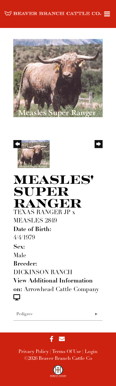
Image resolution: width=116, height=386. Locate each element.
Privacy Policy (33, 351)
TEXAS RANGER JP (41, 213)
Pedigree (24, 314)
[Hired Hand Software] (58, 374)
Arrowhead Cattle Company (61, 290)
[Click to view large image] (58, 78)
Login (91, 351)
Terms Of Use (66, 351)
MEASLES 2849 (35, 221)
